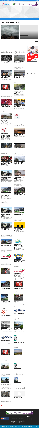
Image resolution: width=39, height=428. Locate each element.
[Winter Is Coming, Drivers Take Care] (6, 145)
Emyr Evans (15, 93)
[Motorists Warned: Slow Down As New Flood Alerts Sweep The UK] (6, 43)
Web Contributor (2, 49)
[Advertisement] (19, 12)
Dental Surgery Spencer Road (31, 71)
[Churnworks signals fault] (19, 366)
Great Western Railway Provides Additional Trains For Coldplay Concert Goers (6, 106)
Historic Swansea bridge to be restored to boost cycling (6, 329)
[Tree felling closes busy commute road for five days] (19, 393)
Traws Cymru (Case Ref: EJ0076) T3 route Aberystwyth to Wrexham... (6, 214)
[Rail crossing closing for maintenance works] (6, 366)
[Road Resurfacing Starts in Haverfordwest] (19, 338)
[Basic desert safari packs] (19, 131)
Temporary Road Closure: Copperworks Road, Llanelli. (6, 356)
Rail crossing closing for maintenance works (6, 370)
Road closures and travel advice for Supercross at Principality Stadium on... (6, 135)
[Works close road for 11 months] (19, 284)
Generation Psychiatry (30, 69)
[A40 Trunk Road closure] (6, 394)
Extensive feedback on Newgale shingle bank (18, 356)
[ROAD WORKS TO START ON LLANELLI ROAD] (6, 271)
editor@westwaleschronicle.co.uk (17, 424)
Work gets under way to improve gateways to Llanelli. (6, 384)
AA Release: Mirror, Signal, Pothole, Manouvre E (19, 229)
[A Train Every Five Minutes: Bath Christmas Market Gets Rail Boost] (19, 43)
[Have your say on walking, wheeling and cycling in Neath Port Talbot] (29, 33)
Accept (34, 426)
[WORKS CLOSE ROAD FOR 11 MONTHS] (6, 284)
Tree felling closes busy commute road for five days (19, 398)
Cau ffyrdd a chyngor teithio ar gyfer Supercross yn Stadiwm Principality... (19, 121)
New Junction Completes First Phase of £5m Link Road (6, 260)
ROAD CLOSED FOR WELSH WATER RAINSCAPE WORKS (19, 275)
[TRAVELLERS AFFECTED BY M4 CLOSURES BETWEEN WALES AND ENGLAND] (19, 73)
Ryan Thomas (15, 107)
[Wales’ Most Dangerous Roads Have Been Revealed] (6, 116)
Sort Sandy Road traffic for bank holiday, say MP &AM (6, 163)
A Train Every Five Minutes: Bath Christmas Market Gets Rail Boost (19, 48)
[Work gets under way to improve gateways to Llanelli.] (6, 380)
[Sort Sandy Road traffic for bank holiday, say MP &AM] (6, 159)
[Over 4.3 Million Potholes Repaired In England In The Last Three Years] (19, 58)
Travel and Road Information (24, 35)
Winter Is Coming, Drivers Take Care (5, 149)
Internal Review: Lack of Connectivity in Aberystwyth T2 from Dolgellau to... (19, 194)
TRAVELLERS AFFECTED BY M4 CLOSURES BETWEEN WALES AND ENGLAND (19, 77)
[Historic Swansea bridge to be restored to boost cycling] (6, 324)
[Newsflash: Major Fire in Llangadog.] (6, 337)
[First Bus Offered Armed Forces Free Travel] (6, 73)
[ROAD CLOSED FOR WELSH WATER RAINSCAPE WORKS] (19, 271)
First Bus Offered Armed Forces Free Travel (5, 77)
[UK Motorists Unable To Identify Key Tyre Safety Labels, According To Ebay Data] (6, 58)
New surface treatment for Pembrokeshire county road (19, 329)
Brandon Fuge (2, 137)
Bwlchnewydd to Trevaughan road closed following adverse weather (19, 91)
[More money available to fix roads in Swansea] (19, 380)
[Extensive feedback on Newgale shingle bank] (19, 352)
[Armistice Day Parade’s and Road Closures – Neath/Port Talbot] (19, 242)
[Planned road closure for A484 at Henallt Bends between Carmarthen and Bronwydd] (6, 87)
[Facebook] (35, 0)
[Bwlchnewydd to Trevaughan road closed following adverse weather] (19, 87)
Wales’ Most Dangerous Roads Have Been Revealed (6, 120)
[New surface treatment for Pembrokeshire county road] (19, 324)
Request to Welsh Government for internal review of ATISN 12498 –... (6, 195)
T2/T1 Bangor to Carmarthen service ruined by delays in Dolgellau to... (6, 246)
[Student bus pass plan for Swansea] (6, 311)
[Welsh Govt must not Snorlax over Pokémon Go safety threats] (19, 256)
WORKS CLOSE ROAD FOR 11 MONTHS (5, 289)
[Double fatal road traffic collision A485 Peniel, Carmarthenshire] (19, 310)
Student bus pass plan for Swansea (6, 316)
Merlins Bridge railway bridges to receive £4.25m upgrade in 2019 (18, 163)
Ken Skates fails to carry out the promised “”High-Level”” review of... (19, 177)
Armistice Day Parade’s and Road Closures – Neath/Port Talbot (19, 246)
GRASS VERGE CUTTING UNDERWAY (17, 302)
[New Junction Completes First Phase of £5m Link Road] (6, 256)
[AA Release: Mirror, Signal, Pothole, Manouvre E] (19, 225)
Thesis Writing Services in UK (31, 73)
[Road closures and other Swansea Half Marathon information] (6, 297)
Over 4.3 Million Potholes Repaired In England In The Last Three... (19, 62)
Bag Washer (29, 67)
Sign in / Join (16, 0)
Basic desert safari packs (18, 134)
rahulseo (15, 135)
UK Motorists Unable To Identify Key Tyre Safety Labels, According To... (5, 62)
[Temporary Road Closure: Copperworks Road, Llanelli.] (6, 352)
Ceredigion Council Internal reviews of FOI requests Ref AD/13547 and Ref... (6, 177)
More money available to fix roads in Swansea (19, 384)
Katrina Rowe (15, 151)
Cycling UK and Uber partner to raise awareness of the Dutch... (19, 150)
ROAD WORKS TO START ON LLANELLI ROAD (5, 275)
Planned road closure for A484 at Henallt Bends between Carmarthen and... (6, 92)
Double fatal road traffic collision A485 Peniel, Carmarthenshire (19, 314)
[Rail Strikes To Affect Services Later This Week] (19, 102)
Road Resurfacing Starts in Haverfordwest (19, 343)
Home (1, 21)
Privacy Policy (37, 426)
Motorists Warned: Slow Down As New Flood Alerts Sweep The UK (6, 48)
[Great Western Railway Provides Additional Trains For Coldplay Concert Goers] (6, 102)
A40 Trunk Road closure (5, 397)
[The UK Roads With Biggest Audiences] (10, 33)
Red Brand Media (22, 418)
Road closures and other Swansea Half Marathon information (5, 302)
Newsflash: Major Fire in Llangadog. (5, 341)
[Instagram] (36, 0)
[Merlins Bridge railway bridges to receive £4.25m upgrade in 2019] (19, 159)
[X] (37, 0)
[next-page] (4, 405)
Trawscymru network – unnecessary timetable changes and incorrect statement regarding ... (5, 230)
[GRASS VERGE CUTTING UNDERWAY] (19, 297)
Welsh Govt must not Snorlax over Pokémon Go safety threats (19, 261)
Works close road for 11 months (18, 289)
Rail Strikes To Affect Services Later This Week (19, 106)
